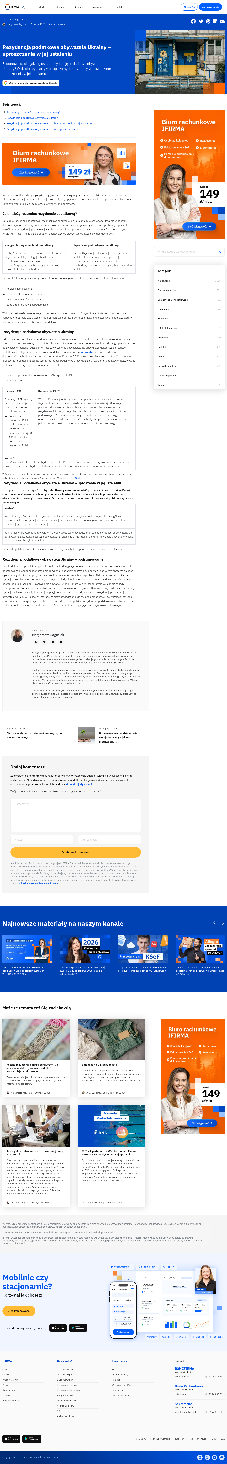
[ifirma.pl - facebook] (200, 1457)
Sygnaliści (202, 1438)
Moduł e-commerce (66, 1400)
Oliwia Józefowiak (95, 1092)
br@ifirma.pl (181, 1394)
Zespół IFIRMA (94, 1202)
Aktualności (164, 280)
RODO (213, 1438)
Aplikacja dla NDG (65, 1405)
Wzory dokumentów (121, 1385)
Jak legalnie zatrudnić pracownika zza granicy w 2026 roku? (34, 1152)
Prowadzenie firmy (168, 366)
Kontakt (6, 1395)
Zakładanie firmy (65, 1369)
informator (87, 352)
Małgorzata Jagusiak (17, 24)
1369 (77, 478)
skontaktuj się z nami (79, 784)
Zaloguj (191, 6)
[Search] (220, 251)
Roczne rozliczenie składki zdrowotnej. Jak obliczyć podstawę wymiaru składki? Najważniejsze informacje (32, 1068)
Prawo (161, 356)
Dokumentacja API (121, 1395)
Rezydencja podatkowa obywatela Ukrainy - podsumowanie (43, 129)
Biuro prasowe (9, 1390)
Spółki (161, 385)
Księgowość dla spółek (68, 1385)
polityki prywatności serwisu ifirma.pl (38, 883)
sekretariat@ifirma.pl (185, 1412)
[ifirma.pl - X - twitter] (207, 1457)
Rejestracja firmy (167, 375)
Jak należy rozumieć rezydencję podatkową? (33, 112)
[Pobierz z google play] (78, 1328)
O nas (5, 1369)
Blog (114, 1369)
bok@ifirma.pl (182, 1376)
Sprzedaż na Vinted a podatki (100, 1064)
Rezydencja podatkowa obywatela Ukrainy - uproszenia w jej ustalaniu (49, 123)
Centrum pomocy (120, 1374)
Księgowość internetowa (68, 1390)
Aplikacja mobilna (65, 1416)
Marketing (163, 337)
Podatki (162, 347)
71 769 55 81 (215, 1394)
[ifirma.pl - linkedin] (214, 1457)
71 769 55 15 (215, 1376)
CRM (59, 1411)
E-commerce (164, 309)
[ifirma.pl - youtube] (222, 1457)
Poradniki (116, 1379)
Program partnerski (11, 1400)
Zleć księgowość (19, 1311)
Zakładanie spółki (65, 1374)
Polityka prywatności (160, 1438)
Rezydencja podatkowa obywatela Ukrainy (32, 117)
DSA (223, 1438)
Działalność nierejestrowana (173, 299)
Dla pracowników (167, 290)
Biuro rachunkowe (66, 1379)
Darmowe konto (210, 6)
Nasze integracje (120, 1390)
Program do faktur (66, 1395)
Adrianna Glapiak (19, 1202)
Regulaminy (140, 1438)
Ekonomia (163, 318)
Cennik (5, 1374)
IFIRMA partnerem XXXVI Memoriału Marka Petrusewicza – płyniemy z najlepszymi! (109, 1152)
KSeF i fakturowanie (168, 328)
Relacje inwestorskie (183, 1438)
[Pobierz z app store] (58, 1328)
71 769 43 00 (215, 1412)
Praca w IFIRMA (10, 1379)
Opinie (5, 1385)
